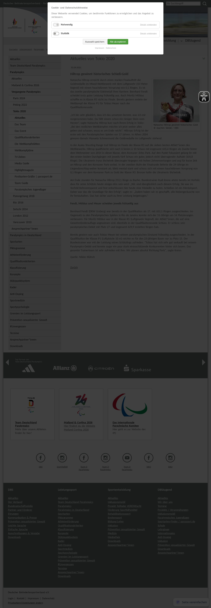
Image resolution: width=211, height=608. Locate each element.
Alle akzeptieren (118, 41)
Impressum (99, 48)
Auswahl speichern (94, 41)
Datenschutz (111, 48)
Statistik (65, 33)
